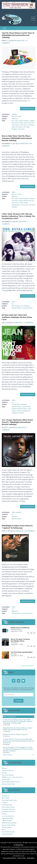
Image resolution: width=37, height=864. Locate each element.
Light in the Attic (7, 820)
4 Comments (28, 323)
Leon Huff (23, 125)
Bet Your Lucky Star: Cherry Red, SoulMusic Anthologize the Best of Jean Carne (17, 317)
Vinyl (20, 116)
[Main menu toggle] (33, 19)
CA (34, 633)
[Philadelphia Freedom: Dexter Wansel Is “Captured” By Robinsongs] (15, 548)
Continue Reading (27, 108)
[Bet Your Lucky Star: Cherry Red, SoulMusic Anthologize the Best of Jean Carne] (18, 343)
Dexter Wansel (24, 121)
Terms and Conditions (9, 858)
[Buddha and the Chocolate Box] (5, 630)
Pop (22, 306)
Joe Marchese (19, 41)
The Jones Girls (27, 308)
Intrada (4, 814)
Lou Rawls (30, 125)
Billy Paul (15, 121)
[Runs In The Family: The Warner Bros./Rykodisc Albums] (5, 642)
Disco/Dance (16, 306)
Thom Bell (21, 129)
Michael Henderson (23, 411)
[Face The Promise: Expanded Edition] (5, 655)
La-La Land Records (8, 816)
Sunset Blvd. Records (8, 832)
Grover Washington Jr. (19, 409)
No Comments (30, 531)
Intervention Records (8, 811)
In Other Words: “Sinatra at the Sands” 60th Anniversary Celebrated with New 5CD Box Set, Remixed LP (18, 741)
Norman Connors (18, 413)
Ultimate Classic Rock (8, 784)
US (28, 633)
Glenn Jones (26, 406)
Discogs (4, 773)
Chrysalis (4, 802)
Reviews (14, 114)
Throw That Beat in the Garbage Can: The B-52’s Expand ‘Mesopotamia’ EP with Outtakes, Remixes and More (18, 749)
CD (12, 304)
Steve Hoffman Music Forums (11, 782)
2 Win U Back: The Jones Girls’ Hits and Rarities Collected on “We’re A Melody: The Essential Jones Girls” (18, 216)
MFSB (13, 127)
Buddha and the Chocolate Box (20, 628)
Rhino (3, 829)
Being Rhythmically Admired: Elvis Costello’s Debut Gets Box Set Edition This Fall (17, 729)
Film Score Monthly (8, 775)
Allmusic (4, 768)
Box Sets (14, 116)
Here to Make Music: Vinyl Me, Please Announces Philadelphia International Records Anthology (17, 138)
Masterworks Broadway (9, 823)
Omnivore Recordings (8, 825)
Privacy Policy (21, 858)
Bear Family (5, 798)
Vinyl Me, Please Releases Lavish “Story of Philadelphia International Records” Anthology (18, 35)
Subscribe (19, 701)
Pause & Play (6, 779)
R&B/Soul (15, 118)
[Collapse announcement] (33, 1)
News (13, 192)
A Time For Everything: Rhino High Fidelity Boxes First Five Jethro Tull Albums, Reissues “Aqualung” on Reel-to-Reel (18, 721)
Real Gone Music (7, 827)
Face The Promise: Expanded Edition (22, 652)
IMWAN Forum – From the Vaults (12, 777)
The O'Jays (19, 127)
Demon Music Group (8, 807)
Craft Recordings (7, 805)
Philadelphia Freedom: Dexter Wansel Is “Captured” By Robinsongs (17, 526)
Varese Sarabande (7, 834)
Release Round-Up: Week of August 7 (15, 734)
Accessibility (30, 858)
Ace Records (5, 796)
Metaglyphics (19, 845)
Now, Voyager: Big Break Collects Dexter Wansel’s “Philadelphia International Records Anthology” (17, 422)
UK (31, 633)
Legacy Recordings (7, 818)
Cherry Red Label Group (9, 800)
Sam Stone (22, 222)
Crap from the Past (7, 770)
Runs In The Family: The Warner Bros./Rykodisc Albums (20, 640)
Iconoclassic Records (8, 809)
